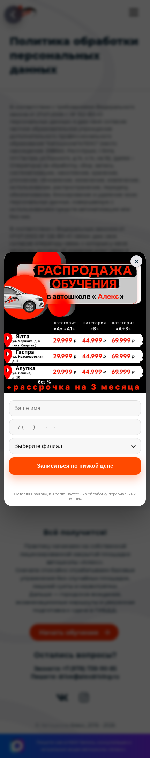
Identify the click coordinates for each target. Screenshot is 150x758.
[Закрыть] (136, 261)
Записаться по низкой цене (75, 466)
